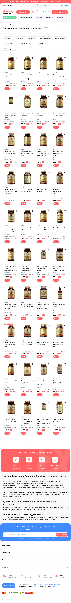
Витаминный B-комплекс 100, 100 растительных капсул (60, 77)
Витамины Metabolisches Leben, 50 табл (25, 268)
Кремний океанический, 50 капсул (58, 191)
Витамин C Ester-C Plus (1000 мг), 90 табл (10, 153)
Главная (5, 24)
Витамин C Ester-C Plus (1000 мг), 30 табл (10, 344)
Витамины (28, 24)
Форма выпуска (60, 38)
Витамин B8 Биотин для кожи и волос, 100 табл (43, 383)
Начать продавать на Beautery (50, 584)
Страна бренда (25, 43)
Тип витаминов (45, 38)
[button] (66, 17)
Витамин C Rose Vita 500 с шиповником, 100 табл (10, 306)
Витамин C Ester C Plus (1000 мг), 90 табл (59, 153)
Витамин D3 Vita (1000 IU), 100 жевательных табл (59, 268)
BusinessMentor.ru (16, 600)
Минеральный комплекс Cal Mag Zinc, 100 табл (26, 421)
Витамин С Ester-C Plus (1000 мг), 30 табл (59, 344)
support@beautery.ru (26, 586)
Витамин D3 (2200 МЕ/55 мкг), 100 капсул (43, 268)
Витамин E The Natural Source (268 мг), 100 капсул (43, 153)
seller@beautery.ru (46, 586)
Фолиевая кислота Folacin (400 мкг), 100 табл (10, 115)
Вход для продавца (45, 5)
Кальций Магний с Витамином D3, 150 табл (27, 153)
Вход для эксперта (62, 5)
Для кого (7, 38)
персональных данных (48, 538)
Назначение (19, 38)
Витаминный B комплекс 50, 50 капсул (42, 230)
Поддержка (10, 585)
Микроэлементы (9, 43)
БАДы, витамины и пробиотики (16, 24)
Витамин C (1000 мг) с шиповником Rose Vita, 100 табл (10, 191)
